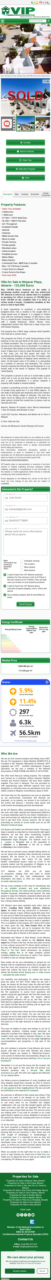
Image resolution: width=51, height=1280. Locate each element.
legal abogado (20, 839)
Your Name (9, 494)
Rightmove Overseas (19, 955)
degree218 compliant (28, 1090)
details (43, 1157)
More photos (29, 570)
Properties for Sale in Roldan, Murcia (25, 1195)
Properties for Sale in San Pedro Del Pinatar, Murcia (25, 1190)
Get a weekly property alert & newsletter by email (26, 596)
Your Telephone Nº (12, 517)
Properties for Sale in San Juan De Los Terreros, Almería (25, 1186)
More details (29, 567)
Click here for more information (29, 1263)
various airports (29, 820)
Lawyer (8, 842)
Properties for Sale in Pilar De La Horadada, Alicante (25, 1200)
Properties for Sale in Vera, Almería (25, 1204)
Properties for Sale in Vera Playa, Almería (25, 1183)
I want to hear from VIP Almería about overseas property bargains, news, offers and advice (27, 588)
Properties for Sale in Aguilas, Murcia (25, 1197)
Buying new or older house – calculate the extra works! (25, 973)
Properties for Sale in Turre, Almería (25, 1202)
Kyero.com (32, 741)
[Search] (48, 21)
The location (29, 564)
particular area (9, 1137)
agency (16, 859)
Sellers (18, 829)
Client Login (25, 1209)
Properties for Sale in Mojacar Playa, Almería (25, 1181)
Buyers (8, 829)
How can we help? (12, 528)
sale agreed (8, 1088)
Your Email (9, 506)
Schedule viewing (31, 561)
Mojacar (39, 1036)
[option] (25, 123)
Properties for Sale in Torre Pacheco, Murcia (25, 1192)
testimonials (16, 1011)
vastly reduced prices (13, 881)
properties (9, 874)
